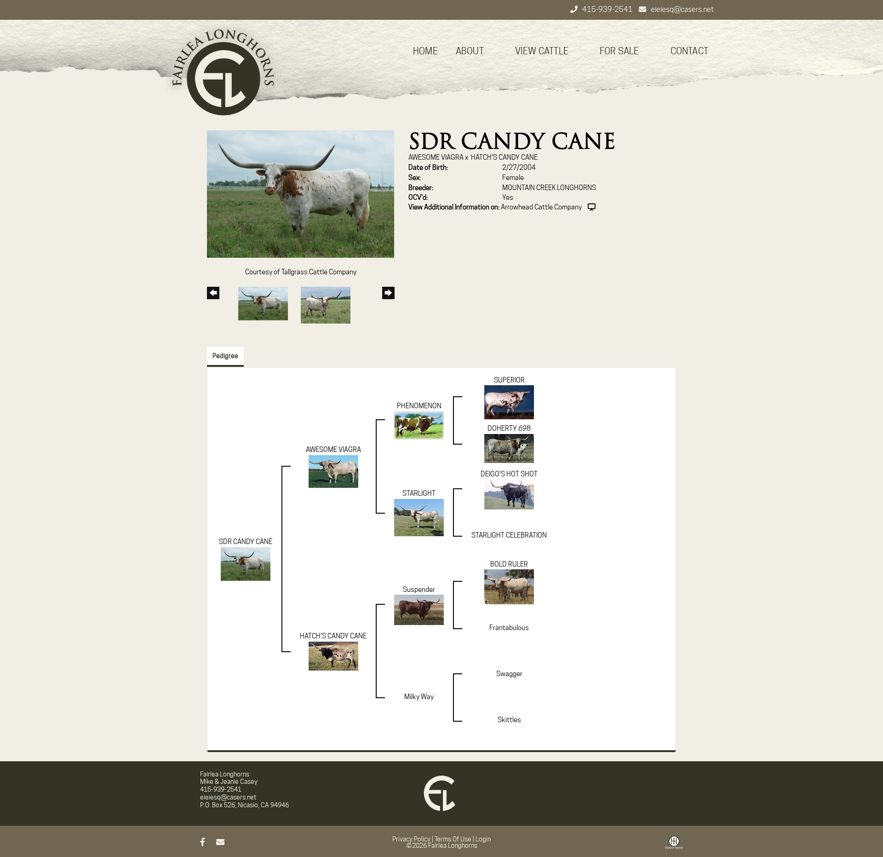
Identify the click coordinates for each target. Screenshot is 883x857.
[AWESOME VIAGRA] (333, 471)
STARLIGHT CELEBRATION (509, 535)
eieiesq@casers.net (682, 9)
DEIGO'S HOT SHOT (509, 474)
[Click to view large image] (300, 193)
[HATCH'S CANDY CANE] (333, 655)
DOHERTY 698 (509, 428)
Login (483, 839)
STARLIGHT (419, 493)
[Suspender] (419, 609)
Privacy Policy (411, 839)
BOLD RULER (509, 564)
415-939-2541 (608, 9)
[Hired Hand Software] (674, 846)
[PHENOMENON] (419, 425)
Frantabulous (509, 628)
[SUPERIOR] (509, 402)
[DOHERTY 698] (509, 448)
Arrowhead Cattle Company (541, 207)
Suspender (419, 589)
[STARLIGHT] (419, 517)
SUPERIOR (509, 380)
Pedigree (225, 355)
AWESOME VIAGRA (436, 157)
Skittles (509, 720)
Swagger (509, 674)
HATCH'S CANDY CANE (504, 157)
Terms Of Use (453, 839)
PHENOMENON (419, 406)
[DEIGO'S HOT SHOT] (509, 494)
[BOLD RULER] (509, 586)
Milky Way (419, 697)
